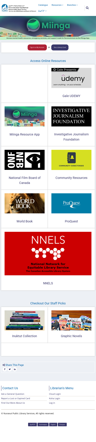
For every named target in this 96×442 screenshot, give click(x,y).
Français (62, 424)
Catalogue (43, 5)
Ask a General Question (12, 393)
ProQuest (71, 221)
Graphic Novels (71, 336)
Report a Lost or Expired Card (15, 398)
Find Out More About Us (13, 402)
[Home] (19, 7)
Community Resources (71, 178)
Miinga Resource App (25, 134)
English (53, 424)
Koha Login (54, 398)
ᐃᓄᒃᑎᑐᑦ (32, 424)
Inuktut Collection (24, 336)
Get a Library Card (60, 47)
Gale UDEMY (71, 96)
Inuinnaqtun (43, 424)
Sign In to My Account (37, 47)
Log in (52, 402)
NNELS (48, 283)
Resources (57, 5)
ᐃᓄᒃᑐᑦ (41, 11)
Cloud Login (55, 393)
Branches (71, 5)
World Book (25, 221)
